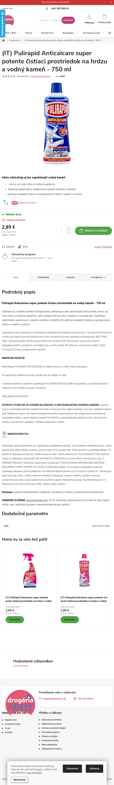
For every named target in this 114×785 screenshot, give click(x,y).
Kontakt (8, 732)
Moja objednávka (49, 744)
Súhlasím (94, 768)
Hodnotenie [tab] (43, 277)
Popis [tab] (15, 277)
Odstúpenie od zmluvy (52, 749)
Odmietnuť (72, 768)
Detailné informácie (27, 202)
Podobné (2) (96, 277)
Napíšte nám (7, 8)
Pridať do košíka (96, 230)
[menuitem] (12, 33)
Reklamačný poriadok (51, 724)
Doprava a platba (49, 736)
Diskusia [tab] (70, 277)
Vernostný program (51, 732)
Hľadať (68, 20)
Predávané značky (50, 740)
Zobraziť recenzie (21, 665)
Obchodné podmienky (52, 720)
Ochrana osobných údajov (54, 728)
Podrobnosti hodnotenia (40, 76)
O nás (7, 728)
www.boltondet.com (36, 500)
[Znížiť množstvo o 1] (68, 233)
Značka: (103, 247)
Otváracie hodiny (12, 724)
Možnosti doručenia (16, 219)
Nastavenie (20, 779)
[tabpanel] (29, 587)
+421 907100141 (86, 699)
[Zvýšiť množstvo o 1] (68, 229)
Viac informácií (34, 772)
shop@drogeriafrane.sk (54, 699)
